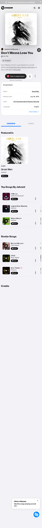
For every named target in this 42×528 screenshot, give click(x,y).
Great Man (17, 70)
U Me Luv (14, 194)
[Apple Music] (4, 176)
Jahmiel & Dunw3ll (17, 196)
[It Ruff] (6, 258)
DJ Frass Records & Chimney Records (20, 67)
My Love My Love (17, 243)
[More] (35, 198)
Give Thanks (15, 268)
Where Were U (16, 218)
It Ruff (13, 256)
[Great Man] (14, 157)
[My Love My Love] (6, 246)
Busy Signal (15, 258)
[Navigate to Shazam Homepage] (7, 8)
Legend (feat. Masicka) (19, 206)
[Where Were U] (6, 221)
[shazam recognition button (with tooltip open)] (36, 514)
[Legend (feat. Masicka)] (6, 209)
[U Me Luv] (6, 196)
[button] (40, 2)
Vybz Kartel (15, 245)
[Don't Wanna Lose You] (39, 50)
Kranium (14, 270)
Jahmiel (13, 208)
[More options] (35, 76)
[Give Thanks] (6, 271)
